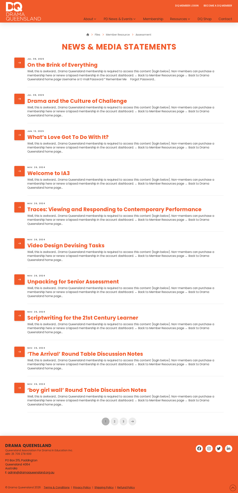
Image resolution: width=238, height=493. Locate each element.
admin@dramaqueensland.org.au (31, 472)
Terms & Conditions (57, 487)
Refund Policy (126, 487)
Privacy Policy (82, 487)
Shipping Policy (104, 487)
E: (6, 472)
